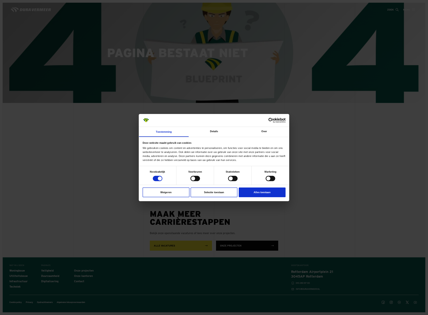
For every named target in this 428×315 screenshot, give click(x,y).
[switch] (195, 178)
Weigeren (166, 192)
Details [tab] (214, 131)
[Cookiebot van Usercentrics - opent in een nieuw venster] (271, 120)
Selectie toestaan (214, 192)
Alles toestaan (262, 192)
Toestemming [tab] (164, 131)
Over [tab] (264, 131)
